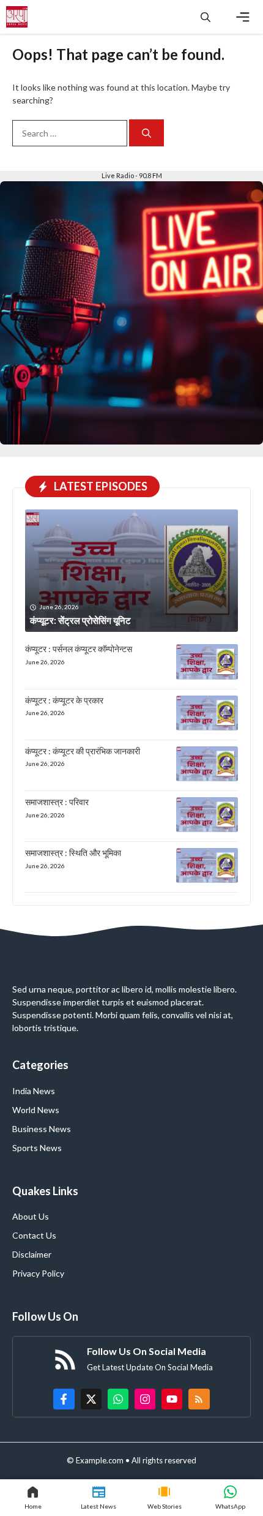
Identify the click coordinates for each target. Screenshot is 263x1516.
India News (33, 1091)
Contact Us (34, 1235)
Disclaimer (31, 1254)
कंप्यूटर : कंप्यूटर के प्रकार (64, 700)
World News (35, 1110)
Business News (41, 1129)
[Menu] (243, 17)
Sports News (37, 1148)
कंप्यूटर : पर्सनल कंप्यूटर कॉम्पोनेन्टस (78, 649)
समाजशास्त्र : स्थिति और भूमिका (73, 852)
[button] (205, 17)
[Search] (146, 133)
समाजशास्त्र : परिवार (57, 802)
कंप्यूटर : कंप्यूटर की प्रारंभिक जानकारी (82, 751)
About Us (30, 1216)
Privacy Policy (38, 1273)
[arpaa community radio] (17, 17)
